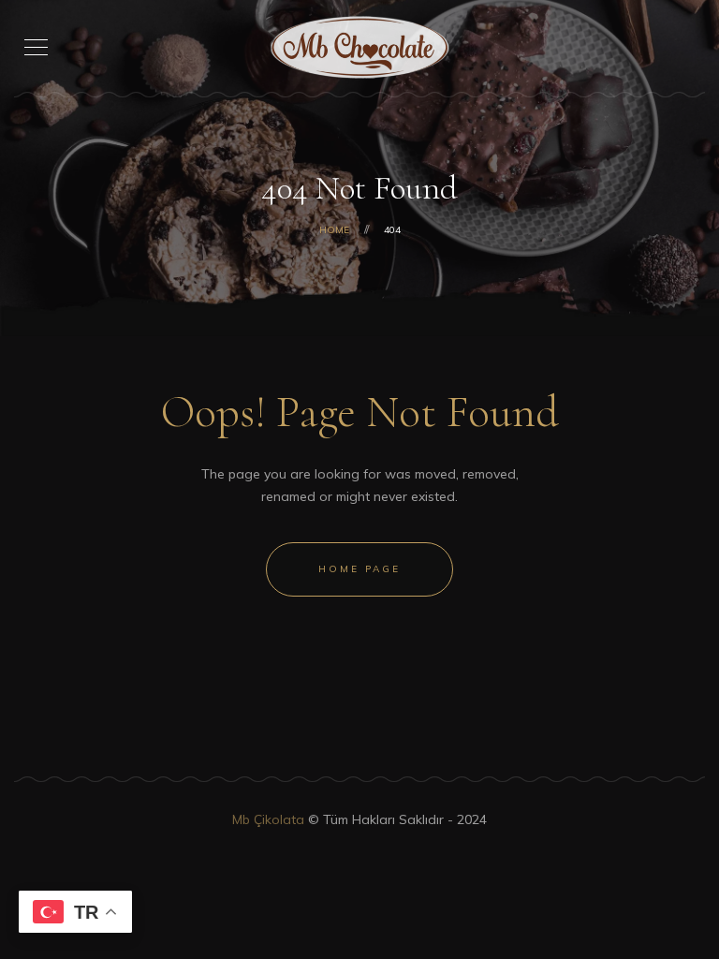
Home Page (359, 569)
